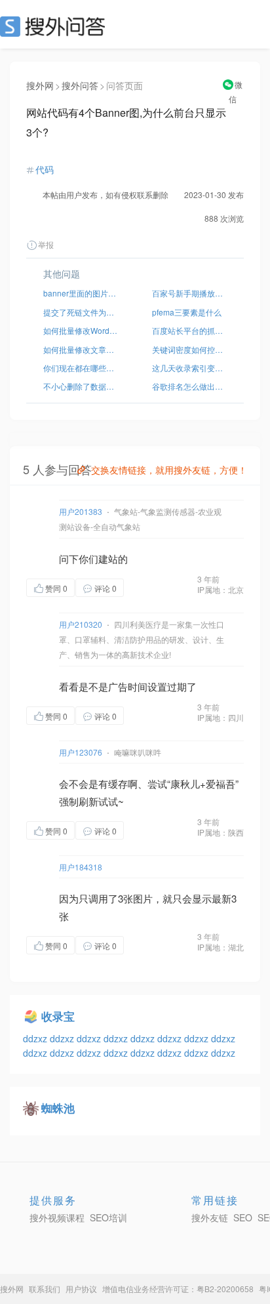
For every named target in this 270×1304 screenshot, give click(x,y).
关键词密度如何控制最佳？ (189, 349)
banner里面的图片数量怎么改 (80, 292)
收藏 (150, 587)
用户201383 (80, 511)
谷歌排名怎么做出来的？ (189, 386)
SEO (55, 26)
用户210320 (80, 624)
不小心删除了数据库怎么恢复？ (80, 386)
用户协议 (81, 1288)
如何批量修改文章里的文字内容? (80, 349)
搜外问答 (80, 85)
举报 (46, 244)
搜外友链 (209, 1217)
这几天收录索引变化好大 (189, 367)
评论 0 (105, 588)
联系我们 (44, 1288)
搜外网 (40, 85)
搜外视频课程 (57, 1217)
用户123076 (80, 752)
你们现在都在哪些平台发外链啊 (80, 367)
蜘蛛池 (58, 1108)
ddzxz (36, 1038)
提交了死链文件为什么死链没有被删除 (80, 311)
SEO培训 (108, 1217)
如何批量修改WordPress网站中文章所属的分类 (80, 330)
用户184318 (80, 866)
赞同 (56, 588)
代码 (44, 169)
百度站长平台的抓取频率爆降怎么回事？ (189, 330)
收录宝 (58, 1016)
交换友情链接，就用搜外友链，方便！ (169, 469)
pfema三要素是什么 (187, 311)
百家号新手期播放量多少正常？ (189, 292)
